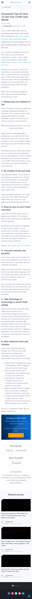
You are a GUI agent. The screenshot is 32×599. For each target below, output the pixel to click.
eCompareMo (16, 472)
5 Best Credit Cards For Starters (18, 246)
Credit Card (9, 450)
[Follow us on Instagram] (12, 593)
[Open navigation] (29, 2)
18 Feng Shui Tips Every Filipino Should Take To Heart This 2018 (15, 570)
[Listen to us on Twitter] (16, 593)
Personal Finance (21, 450)
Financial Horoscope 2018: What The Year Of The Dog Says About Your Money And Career (14, 516)
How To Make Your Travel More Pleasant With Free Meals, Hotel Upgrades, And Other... (15, 543)
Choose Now (16, 435)
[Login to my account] (2, 2)
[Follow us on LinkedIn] (23, 593)
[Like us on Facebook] (8, 593)
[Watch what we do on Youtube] (19, 593)
